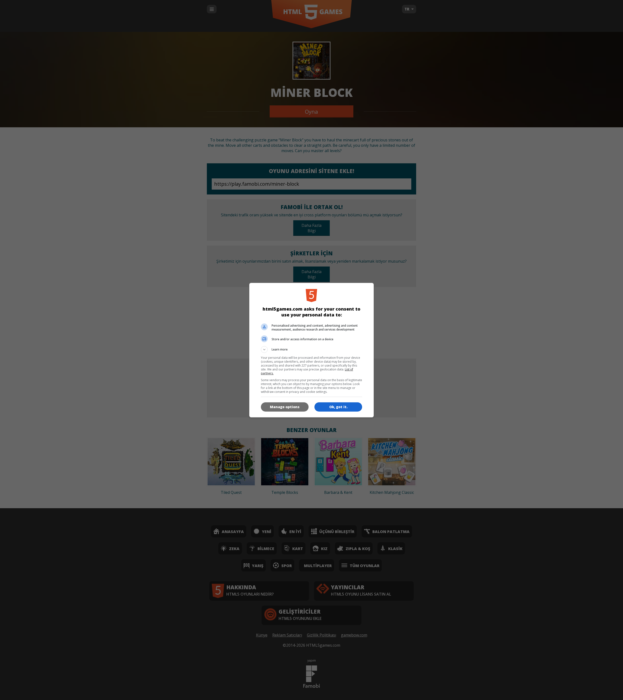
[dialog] (311, 350)
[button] (311, 349)
